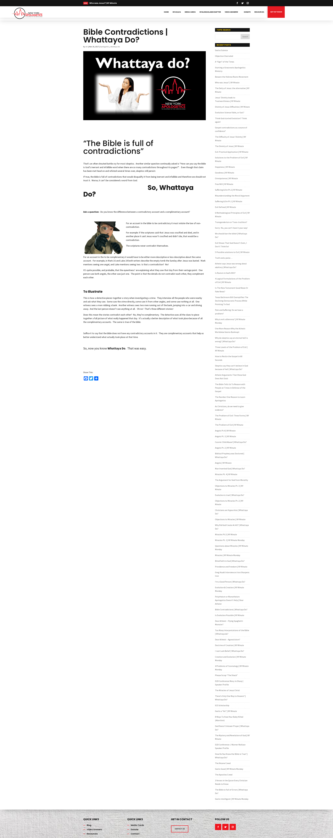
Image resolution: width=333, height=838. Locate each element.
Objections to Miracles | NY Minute (230, 519)
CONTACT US (180, 829)
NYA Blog (177, 12)
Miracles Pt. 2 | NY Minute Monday (230, 540)
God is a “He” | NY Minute (226, 711)
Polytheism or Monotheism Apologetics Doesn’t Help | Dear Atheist (229, 600)
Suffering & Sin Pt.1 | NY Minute (228, 201)
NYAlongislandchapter (210, 12)
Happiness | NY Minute (225, 167)
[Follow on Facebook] (237, 3)
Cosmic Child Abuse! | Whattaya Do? (231, 442)
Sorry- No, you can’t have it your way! (231, 228)
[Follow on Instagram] (248, 3)
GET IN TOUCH (276, 12)
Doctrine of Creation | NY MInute (229, 645)
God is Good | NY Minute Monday (229, 769)
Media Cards (190, 12)
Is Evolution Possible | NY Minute (229, 615)
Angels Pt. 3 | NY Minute (225, 436)
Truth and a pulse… (223, 258)
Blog (89, 825)
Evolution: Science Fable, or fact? (229, 112)
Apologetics (104, 46)
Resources (259, 12)
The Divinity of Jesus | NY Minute (229, 146)
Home (166, 12)
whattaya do (115, 46)
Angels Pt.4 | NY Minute (225, 430)
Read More (98, 4)
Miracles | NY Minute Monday (227, 555)
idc (87, 46)
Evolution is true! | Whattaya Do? (229, 495)
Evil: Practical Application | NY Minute (231, 152)
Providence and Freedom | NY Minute (231, 566)
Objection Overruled (224, 56)
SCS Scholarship (222, 705)
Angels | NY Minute (223, 463)
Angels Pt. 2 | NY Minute (225, 447)
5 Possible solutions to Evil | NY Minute (232, 252)
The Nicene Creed (222, 763)
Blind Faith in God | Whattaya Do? (230, 561)
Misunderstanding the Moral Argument (232, 195)
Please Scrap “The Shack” (226, 675)
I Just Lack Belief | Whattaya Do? (229, 651)
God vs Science (221, 50)
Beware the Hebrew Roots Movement (231, 76)
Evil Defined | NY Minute (225, 207)
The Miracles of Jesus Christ (227, 690)
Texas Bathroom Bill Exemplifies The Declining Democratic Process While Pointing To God (231, 301)
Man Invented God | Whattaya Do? (230, 468)
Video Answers (231, 12)
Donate (247, 12)
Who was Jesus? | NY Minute (227, 82)
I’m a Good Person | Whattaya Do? (230, 581)
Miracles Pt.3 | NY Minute (226, 534)
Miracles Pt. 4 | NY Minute (226, 474)
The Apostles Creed (223, 774)
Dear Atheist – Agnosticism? (227, 639)
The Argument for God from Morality (231, 480)
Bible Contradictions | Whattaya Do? (231, 609)
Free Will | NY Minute (224, 184)
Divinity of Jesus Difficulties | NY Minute (232, 106)
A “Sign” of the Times (224, 61)
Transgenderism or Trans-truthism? (231, 222)
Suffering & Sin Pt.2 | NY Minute (228, 189)
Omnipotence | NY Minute (226, 178)
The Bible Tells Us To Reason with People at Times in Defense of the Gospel (230, 388)
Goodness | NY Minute (224, 172)
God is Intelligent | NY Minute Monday (231, 799)
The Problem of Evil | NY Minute (229, 424)
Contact (135, 833)
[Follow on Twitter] (242, 3)
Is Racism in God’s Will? (225, 273)
